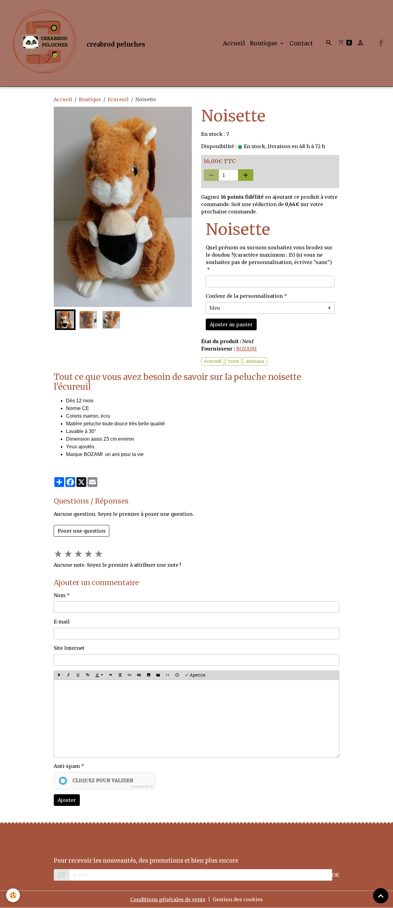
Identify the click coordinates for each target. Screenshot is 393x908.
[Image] (149, 675)
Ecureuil (118, 99)
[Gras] (59, 675)
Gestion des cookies (238, 899)
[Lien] (129, 675)
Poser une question (81, 531)
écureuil (212, 361)
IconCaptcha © (142, 786)
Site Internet (69, 648)
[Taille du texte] (87, 675)
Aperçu (197, 675)
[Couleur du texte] (99, 675)
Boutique (264, 43)
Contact (301, 43)
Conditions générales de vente (167, 899)
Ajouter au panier (231, 324)
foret (233, 361)
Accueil (234, 43)
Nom (59, 595)
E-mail (62, 622)
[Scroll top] (380, 895)
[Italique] (68, 675)
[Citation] (110, 675)
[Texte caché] (139, 675)
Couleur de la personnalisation (244, 296)
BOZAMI (246, 349)
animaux (255, 361)
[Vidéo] (158, 675)
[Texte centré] (120, 675)
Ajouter (67, 800)
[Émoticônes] (177, 675)
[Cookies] (13, 895)
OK (335, 875)
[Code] (168, 675)
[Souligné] (78, 675)
